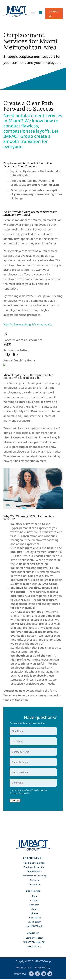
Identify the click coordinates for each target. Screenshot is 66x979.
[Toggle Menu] (33, 13)
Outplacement (34, 871)
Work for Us (34, 946)
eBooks (34, 908)
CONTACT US (54, 13)
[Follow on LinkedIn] (43, 973)
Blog (34, 896)
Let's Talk (15, 800)
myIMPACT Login (34, 926)
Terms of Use (24, 967)
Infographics (34, 917)
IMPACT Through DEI (34, 942)
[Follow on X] (37, 973)
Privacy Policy (42, 967)
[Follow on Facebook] (31, 973)
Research (34, 904)
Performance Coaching (34, 875)
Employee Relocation (34, 867)
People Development (34, 862)
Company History (34, 937)
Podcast (34, 900)
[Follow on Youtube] (49, 973)
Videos (34, 913)
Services (34, 879)
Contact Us (34, 884)
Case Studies (34, 921)
